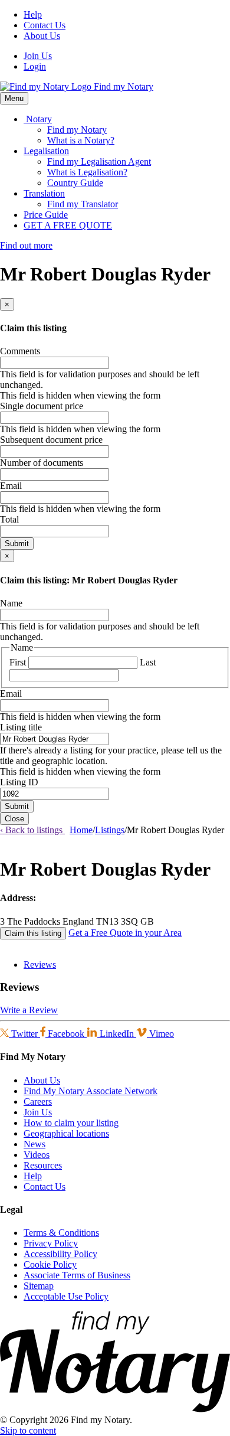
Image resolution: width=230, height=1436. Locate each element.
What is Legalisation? (87, 172)
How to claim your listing (71, 1123)
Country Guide (75, 183)
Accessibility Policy (60, 1254)
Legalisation (46, 151)
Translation (44, 193)
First (17, 662)
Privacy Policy (51, 1243)
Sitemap (39, 1286)
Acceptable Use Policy (66, 1296)
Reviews (40, 964)
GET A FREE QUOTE (68, 225)
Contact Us (44, 25)
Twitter (24, 1034)
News (34, 1144)
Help (33, 14)
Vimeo (160, 1034)
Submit (17, 543)
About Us (42, 36)
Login (35, 66)
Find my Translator (82, 204)
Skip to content (28, 1430)
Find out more (26, 245)
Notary (38, 119)
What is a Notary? (80, 140)
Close (14, 818)
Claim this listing (33, 933)
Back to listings (32, 830)
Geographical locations (66, 1133)
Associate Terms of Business (77, 1275)
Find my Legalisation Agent (99, 161)
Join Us (38, 56)
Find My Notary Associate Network (90, 1091)
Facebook (66, 1034)
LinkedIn (116, 1034)
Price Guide (46, 215)
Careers (38, 1101)
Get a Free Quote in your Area (125, 933)
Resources (43, 1165)
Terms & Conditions (61, 1233)
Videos (37, 1155)
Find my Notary (77, 130)
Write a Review (29, 1010)
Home (81, 830)
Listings (109, 830)
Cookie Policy (50, 1264)
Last (148, 662)
